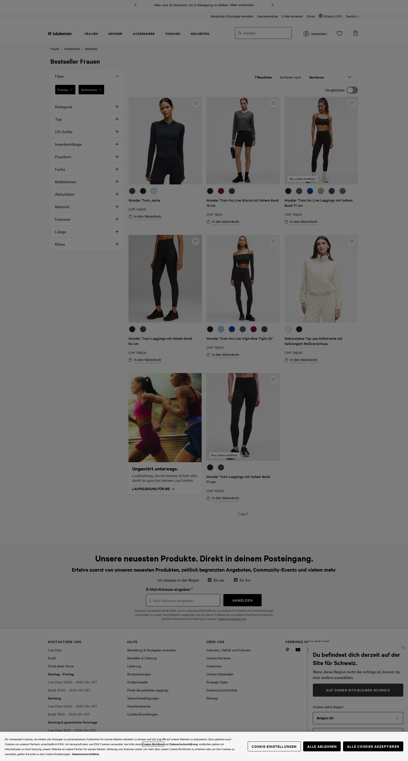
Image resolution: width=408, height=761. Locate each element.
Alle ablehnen (322, 746)
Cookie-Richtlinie (153, 744)
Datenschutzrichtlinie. (86, 754)
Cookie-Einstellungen (274, 746)
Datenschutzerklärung (184, 744)
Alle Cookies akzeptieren (373, 746)
